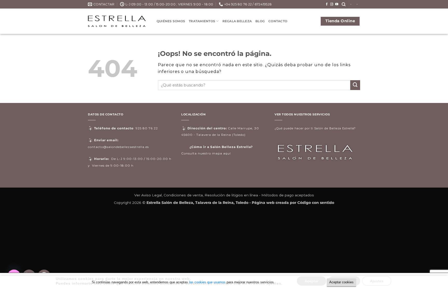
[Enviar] (355, 85)
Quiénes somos (171, 21)
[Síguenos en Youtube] (336, 4)
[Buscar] (344, 4)
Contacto (277, 21)
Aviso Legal (151, 195)
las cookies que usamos (207, 282)
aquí (227, 153)
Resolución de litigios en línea (231, 195)
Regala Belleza (237, 21)
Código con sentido (315, 203)
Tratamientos (202, 21)
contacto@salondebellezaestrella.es (118, 147)
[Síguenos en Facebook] (326, 4)
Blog (260, 21)
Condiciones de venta (183, 195)
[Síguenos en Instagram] (331, 4)
